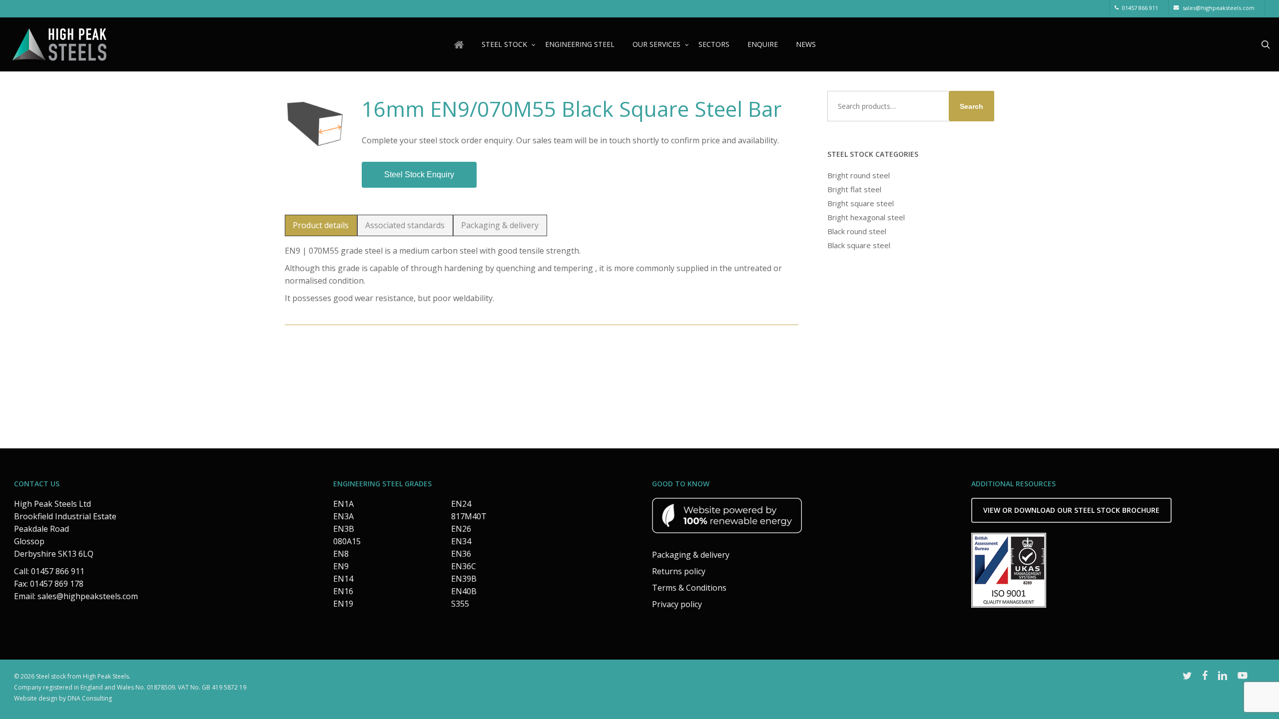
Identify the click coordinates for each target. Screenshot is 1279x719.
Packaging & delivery (690, 554)
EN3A (343, 516)
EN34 (461, 541)
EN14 (343, 578)
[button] (321, 225)
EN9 (341, 566)
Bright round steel (858, 175)
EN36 (461, 553)
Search (971, 106)
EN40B (464, 591)
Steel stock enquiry (419, 174)
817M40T (469, 516)
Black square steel (858, 245)
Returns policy (678, 571)
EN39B (464, 578)
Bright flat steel (854, 189)
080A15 (347, 541)
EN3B (343, 528)
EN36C (463, 566)
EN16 (343, 591)
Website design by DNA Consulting (63, 698)
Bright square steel (860, 203)
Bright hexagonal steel (866, 217)
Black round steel (856, 231)
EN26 (461, 528)
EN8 (341, 553)
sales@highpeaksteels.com (87, 596)
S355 (460, 603)
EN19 (343, 603)
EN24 (461, 503)
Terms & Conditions (689, 587)
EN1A (343, 503)
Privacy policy (677, 604)
